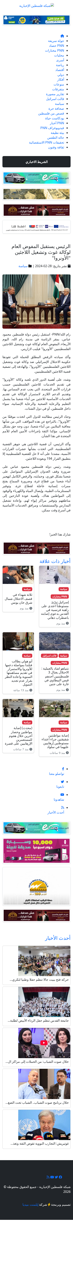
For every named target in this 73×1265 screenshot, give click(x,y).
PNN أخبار (57, 123)
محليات (59, 55)
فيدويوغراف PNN (52, 128)
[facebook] (60, 1177)
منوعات (59, 84)
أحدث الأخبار (58, 938)
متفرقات (58, 89)
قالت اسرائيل (55, 99)
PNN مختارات (54, 50)
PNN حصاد (56, 45)
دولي (60, 74)
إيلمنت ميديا (30, 1204)
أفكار (60, 79)
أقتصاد (59, 70)
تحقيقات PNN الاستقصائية (46, 142)
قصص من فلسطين (51, 113)
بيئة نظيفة (57, 132)
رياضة (60, 65)
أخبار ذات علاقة (55, 561)
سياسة (59, 103)
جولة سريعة (56, 41)
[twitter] (56, 1177)
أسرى (60, 60)
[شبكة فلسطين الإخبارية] (36, 4)
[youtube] (51, 1177)
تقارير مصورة (55, 94)
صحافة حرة (56, 108)
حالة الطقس (55, 137)
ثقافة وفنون (56, 147)
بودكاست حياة (54, 118)
